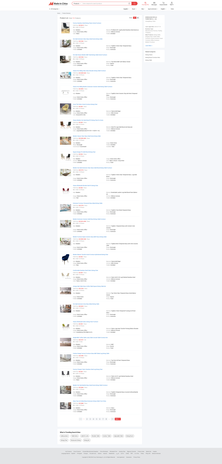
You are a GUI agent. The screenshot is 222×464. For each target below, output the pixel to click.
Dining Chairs (148, 55)
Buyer (133, 9)
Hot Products (68, 451)
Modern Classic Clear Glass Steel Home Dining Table (87, 136)
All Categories (54, 9)
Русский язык (93, 453)
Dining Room (129, 436)
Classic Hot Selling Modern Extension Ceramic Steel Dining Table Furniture (92, 86)
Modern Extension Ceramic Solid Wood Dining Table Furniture (89, 219)
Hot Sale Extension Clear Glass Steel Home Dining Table (87, 39)
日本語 (127, 453)
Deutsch (105, 453)
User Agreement (120, 457)
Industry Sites (122, 451)
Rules (172, 9)
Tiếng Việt (148, 453)
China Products (77, 451)
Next (118, 419)
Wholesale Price (113, 451)
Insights (155, 451)
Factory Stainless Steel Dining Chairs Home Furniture (87, 23)
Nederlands (111, 453)
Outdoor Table (106, 436)
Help (142, 9)
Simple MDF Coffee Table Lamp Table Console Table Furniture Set (90, 337)
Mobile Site (148, 451)
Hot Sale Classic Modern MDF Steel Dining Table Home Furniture (90, 55)
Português (79, 453)
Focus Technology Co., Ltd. (99, 457)
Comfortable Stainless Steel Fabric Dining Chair (85, 270)
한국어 (122, 453)
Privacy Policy (136, 457)
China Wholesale (104, 451)
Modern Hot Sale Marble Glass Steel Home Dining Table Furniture (90, 385)
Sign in (171, 4)
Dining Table (148, 60)
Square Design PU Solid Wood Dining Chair (84, 152)
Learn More (149, 45)
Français (86, 453)
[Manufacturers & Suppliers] (58, 3)
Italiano (99, 453)
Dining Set (86, 440)
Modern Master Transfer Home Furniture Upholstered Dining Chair (90, 254)
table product (64, 436)
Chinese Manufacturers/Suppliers (90, 451)
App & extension (152, 9)
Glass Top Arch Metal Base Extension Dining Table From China (89, 401)
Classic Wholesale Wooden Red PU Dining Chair (85, 185)
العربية (117, 453)
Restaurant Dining (76, 440)
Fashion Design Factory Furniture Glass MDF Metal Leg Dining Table (91, 353)
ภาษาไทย (136, 453)
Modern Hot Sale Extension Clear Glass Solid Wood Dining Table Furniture (92, 168)
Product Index (141, 451)
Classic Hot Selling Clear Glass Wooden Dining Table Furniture (89, 71)
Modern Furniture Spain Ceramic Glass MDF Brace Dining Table (89, 237)
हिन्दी (132, 453)
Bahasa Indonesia (156, 453)
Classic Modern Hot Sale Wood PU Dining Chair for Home (88, 120)
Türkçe (142, 453)
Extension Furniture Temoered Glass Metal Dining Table (87, 203)
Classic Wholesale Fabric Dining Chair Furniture (85, 321)
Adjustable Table (118, 436)
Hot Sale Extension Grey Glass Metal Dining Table (86, 304)
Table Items (75, 436)
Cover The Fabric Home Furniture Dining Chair (85, 104)
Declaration (129, 457)
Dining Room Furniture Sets (152, 57)
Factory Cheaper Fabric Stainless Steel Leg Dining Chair (88, 369)
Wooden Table (95, 436)
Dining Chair (64, 440)
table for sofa (84, 436)
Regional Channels (131, 451)
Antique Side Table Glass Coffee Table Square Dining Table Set (89, 286)
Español (73, 453)
